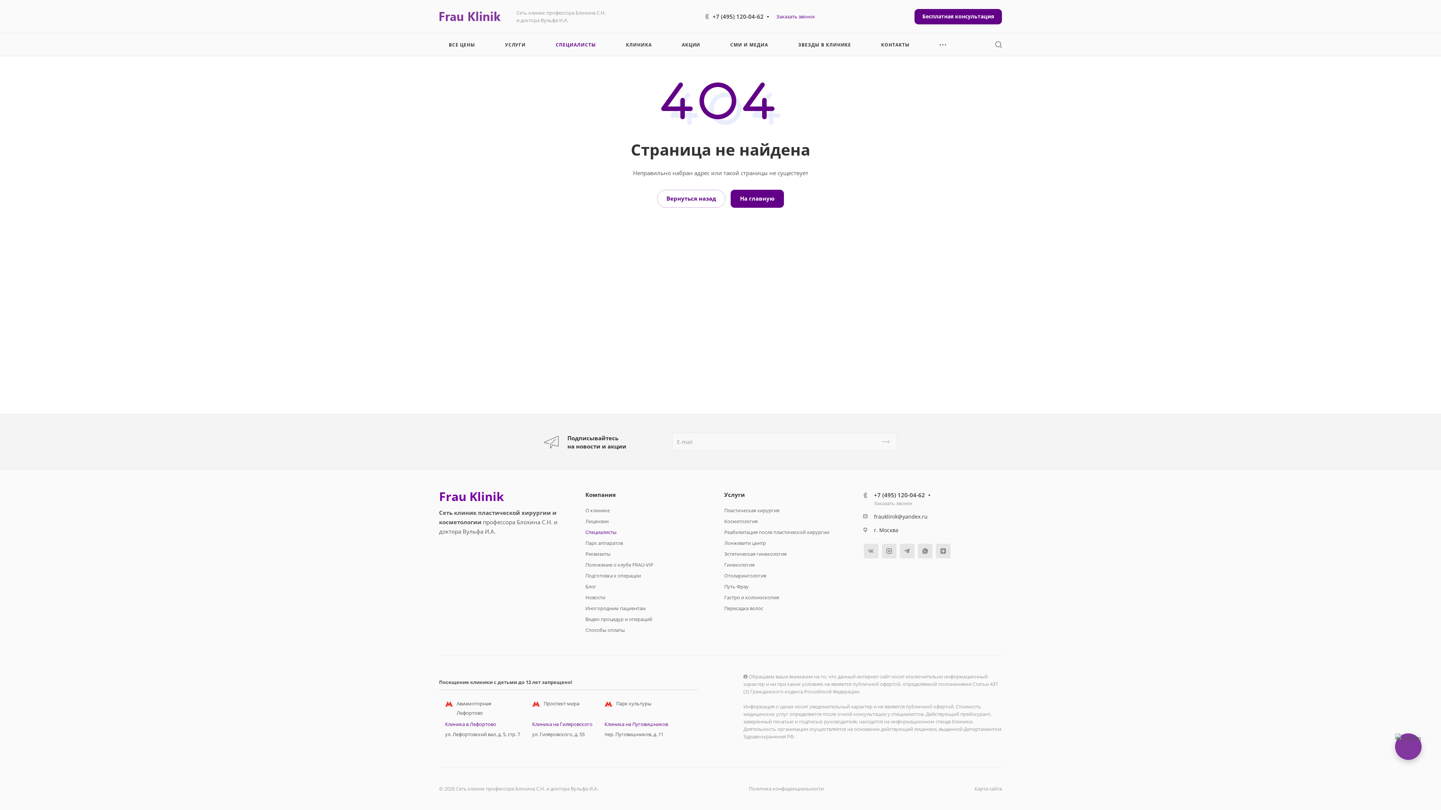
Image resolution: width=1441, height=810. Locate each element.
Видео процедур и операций (618, 619)
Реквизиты (598, 553)
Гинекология (739, 564)
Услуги (734, 494)
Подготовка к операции (613, 575)
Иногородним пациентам (615, 608)
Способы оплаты (605, 630)
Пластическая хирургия (751, 510)
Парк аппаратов (604, 543)
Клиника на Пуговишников (636, 724)
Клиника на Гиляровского (562, 724)
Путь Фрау (736, 586)
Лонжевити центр (745, 543)
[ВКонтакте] (871, 551)
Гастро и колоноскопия (751, 597)
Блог (590, 586)
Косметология (741, 521)
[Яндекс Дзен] (943, 551)
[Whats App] (925, 551)
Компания (600, 494)
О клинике (597, 510)
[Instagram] (889, 551)
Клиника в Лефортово (470, 724)
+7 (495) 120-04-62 (738, 16)
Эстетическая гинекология (755, 553)
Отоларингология (745, 575)
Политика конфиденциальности (786, 788)
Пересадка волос (743, 608)
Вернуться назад (691, 198)
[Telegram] (907, 551)
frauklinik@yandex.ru (901, 516)
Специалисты (601, 532)
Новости (595, 597)
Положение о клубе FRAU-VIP (619, 564)
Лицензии (597, 521)
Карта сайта (988, 788)
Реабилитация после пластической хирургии (776, 532)
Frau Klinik (471, 496)
